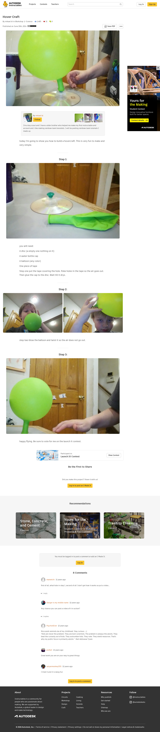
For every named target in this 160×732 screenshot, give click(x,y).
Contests (43, 4)
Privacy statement (58, 727)
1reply (45, 593)
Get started (105, 700)
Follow (37, 119)
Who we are (105, 711)
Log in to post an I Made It (80, 485)
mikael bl (9, 21)
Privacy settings (75, 727)
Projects (32, 4)
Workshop (19, 21)
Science (29, 21)
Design (64, 704)
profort (49, 650)
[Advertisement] (143, 98)
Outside (79, 704)
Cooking (79, 697)
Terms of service (42, 727)
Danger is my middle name (57, 603)
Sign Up (152, 4)
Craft (63, 707)
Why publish (106, 697)
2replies (46, 616)
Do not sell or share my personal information (101, 727)
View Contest (113, 455)
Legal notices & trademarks (133, 727)
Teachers (55, 4)
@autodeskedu (139, 702)
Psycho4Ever (51, 626)
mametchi (50, 580)
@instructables (139, 697)
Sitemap (104, 707)
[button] (121, 26)
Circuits (64, 697)
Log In (141, 4)
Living (78, 700)
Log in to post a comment (80, 681)
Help (103, 704)
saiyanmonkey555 (53, 666)
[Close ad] (158, 68)
